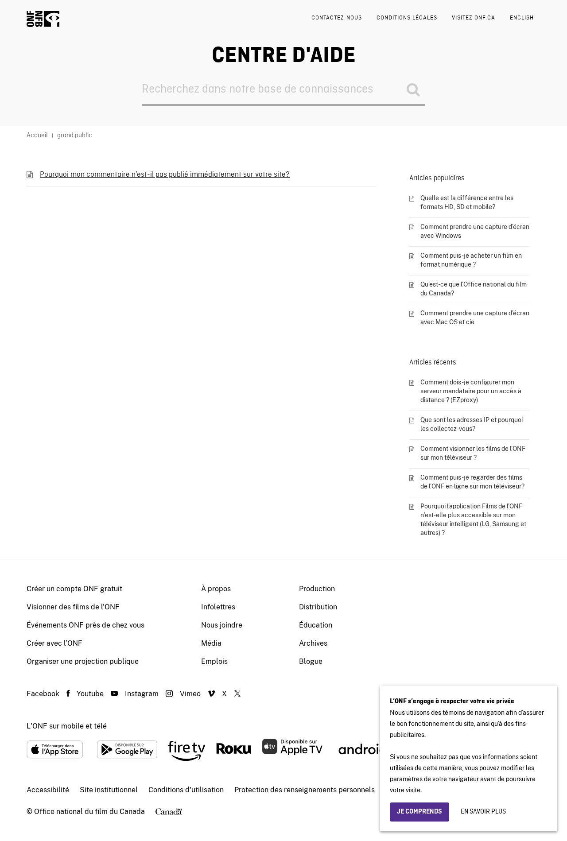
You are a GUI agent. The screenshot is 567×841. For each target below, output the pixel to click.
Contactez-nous (336, 18)
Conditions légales (407, 18)
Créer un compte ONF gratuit (74, 589)
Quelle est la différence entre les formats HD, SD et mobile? (466, 202)
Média (211, 643)
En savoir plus (483, 811)
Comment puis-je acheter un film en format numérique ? (471, 260)
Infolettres (218, 607)
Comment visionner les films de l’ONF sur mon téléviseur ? (472, 453)
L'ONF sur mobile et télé (67, 726)
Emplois (214, 661)
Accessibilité (48, 790)
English (522, 18)
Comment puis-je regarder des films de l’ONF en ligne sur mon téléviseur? (472, 482)
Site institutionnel (109, 790)
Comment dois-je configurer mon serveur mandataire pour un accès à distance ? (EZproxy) (470, 391)
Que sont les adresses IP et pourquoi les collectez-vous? (471, 424)
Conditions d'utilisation (186, 790)
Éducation (315, 625)
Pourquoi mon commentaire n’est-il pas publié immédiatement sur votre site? (165, 174)
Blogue (310, 661)
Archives (313, 643)
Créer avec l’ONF (54, 643)
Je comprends (419, 811)
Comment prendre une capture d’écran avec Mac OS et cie (474, 318)
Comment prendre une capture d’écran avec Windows (474, 231)
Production (317, 589)
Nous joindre (221, 625)
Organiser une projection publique (83, 661)
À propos (216, 589)
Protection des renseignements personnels (304, 790)
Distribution (318, 607)
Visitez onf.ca (473, 18)
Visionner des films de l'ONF (73, 607)
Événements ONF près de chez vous (85, 625)
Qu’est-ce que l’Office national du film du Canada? (473, 289)
